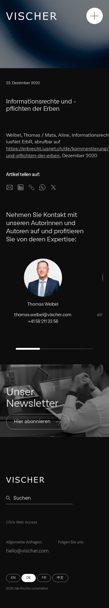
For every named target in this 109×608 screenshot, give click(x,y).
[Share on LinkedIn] (20, 187)
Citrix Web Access (21, 522)
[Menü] (94, 16)
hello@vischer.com (27, 551)
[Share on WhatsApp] (42, 187)
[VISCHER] (31, 16)
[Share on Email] (9, 187)
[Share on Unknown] (31, 187)
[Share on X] (53, 187)
